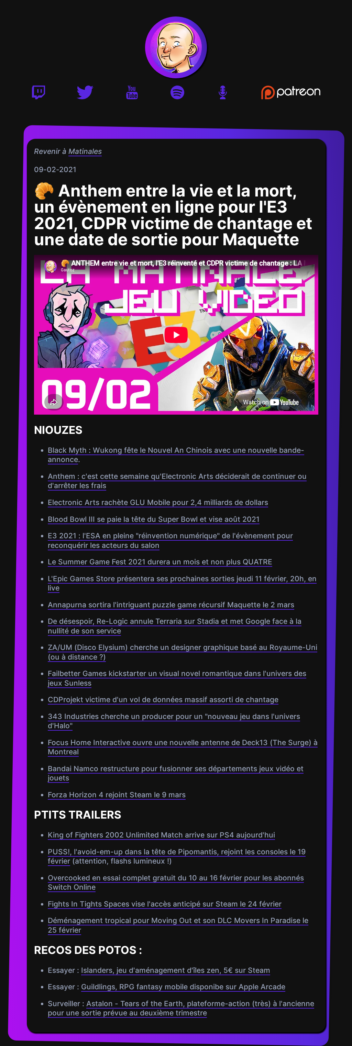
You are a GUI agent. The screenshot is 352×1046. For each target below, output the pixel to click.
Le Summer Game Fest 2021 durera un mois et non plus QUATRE (159, 562)
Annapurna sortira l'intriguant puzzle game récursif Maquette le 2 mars (170, 604)
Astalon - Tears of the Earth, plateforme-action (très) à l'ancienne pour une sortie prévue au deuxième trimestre (180, 1008)
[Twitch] (38, 95)
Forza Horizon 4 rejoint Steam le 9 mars (116, 794)
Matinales (84, 151)
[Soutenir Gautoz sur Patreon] (291, 95)
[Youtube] (132, 95)
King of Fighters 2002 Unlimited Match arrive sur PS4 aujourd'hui (161, 835)
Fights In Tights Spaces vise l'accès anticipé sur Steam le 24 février (164, 904)
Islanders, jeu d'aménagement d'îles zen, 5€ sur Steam (175, 970)
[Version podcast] (223, 95)
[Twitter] (85, 95)
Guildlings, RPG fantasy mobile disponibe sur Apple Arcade (183, 987)
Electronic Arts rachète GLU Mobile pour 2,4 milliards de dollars (157, 502)
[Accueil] (176, 47)
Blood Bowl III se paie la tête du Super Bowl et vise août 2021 (153, 519)
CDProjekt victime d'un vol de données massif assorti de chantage (162, 699)
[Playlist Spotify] (177, 95)
